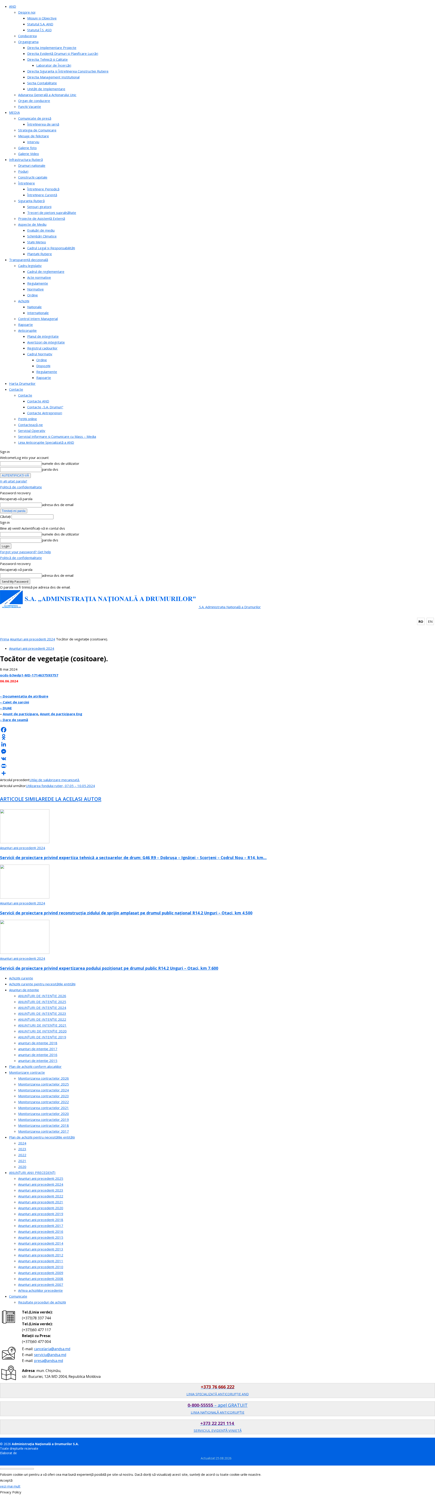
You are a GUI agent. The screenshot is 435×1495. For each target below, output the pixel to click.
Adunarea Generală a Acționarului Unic (47, 94)
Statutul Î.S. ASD (39, 30)
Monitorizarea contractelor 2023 (43, 1096)
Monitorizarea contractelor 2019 (43, 1119)
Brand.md (25, 1453)
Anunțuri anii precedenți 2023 (40, 1190)
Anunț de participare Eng (61, 714)
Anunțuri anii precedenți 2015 (40, 1237)
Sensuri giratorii (39, 206)
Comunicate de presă (34, 118)
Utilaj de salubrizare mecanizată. (54, 780)
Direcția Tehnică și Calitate (47, 59)
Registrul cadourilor (42, 348)
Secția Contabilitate (42, 83)
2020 (22, 1166)
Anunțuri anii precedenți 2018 (40, 1219)
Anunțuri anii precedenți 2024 (32, 639)
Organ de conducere (34, 100)
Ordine (32, 295)
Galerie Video (28, 153)
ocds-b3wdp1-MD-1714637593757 (29, 675)
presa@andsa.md (48, 1360)
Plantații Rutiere (39, 254)
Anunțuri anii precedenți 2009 (40, 1272)
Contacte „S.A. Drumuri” (45, 407)
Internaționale (38, 312)
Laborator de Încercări (53, 65)
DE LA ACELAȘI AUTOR (74, 798)
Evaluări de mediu (41, 230)
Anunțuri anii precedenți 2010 (40, 1267)
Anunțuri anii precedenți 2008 (40, 1278)
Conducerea (27, 36)
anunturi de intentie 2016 (37, 1054)
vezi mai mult (10, 1486)
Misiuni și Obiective (42, 18)
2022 (22, 1155)
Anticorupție (27, 330)
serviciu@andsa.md (50, 1354)
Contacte (16, 389)
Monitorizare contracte (27, 1072)
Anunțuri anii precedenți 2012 (40, 1255)
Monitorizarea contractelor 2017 (43, 1131)
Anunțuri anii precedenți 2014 (40, 1243)
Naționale (34, 307)
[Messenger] (217, 751)
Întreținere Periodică (43, 189)
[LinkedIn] (217, 744)
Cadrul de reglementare (45, 271)
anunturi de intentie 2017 (37, 1049)
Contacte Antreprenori (44, 413)
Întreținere (26, 183)
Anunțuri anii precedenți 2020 (40, 1208)
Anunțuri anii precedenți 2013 (40, 1249)
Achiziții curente (21, 978)
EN (430, 621)
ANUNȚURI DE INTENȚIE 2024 (42, 1007)
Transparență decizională (28, 259)
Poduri (23, 171)
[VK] (217, 758)
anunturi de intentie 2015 (37, 1060)
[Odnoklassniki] (217, 737)
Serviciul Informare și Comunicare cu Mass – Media (57, 436)
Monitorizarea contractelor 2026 (43, 1078)
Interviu (33, 142)
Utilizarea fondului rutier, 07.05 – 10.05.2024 (60, 785)
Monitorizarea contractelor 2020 (43, 1113)
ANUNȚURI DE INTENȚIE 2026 (42, 995)
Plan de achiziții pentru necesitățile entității (42, 1137)
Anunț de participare (20, 714)
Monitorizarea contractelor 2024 (43, 1090)
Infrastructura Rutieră (26, 159)
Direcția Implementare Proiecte (51, 47)
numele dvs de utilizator (60, 463)
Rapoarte (25, 324)
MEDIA (14, 112)
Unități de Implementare (46, 89)
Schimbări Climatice (42, 236)
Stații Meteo (36, 242)
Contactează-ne (30, 424)
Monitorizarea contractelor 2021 (43, 1107)
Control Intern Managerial (38, 318)
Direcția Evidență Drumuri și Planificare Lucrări (62, 53)
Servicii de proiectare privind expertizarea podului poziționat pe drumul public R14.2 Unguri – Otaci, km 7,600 (109, 968)
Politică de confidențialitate (21, 487)
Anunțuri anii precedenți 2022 (40, 1196)
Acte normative (39, 277)
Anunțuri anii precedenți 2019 (40, 1214)
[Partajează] (217, 773)
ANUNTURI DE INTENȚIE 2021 (42, 1025)
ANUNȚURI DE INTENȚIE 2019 (42, 1037)
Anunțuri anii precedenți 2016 (40, 1231)
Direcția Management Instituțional (53, 77)
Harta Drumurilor (22, 383)
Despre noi (26, 12)
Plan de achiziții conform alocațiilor (35, 1066)
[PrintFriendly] (217, 766)
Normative (35, 289)
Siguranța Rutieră (31, 201)
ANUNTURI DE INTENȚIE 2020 (42, 1031)
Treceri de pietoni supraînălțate (51, 212)
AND (12, 6)
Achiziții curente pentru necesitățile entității (42, 984)
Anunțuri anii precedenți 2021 (40, 1202)
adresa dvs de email (57, 504)
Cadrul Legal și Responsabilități (51, 248)
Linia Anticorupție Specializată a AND (46, 442)
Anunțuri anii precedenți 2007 (40, 1284)
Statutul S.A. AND (40, 24)
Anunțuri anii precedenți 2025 (40, 1178)
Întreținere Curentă (42, 195)
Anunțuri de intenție (24, 990)
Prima (4, 639)
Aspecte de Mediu (32, 224)
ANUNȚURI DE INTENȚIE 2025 (42, 1001)
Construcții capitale (32, 177)
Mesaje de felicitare (33, 136)
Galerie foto (27, 147)
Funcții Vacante (29, 106)
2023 (22, 1149)
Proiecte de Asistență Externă (41, 218)
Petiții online (27, 419)
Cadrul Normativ (39, 354)
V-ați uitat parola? (13, 481)
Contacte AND (38, 401)
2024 (22, 1143)
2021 (22, 1160)
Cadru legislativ (30, 265)
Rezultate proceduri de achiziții (42, 1302)
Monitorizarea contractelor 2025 (43, 1084)
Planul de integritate (43, 336)
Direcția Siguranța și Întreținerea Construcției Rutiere (68, 71)
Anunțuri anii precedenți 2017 (40, 1225)
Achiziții (23, 301)
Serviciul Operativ (31, 430)
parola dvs (50, 469)
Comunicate (18, 1296)
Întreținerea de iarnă (43, 124)
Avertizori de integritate (46, 342)
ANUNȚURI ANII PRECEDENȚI (32, 1172)
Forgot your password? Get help (25, 552)
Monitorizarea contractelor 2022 (43, 1102)
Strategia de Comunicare (37, 130)
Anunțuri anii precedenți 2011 (40, 1261)
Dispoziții (43, 365)
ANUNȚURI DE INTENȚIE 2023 (42, 1013)
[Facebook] (217, 729)
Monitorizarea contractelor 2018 (43, 1125)
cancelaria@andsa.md (52, 1348)
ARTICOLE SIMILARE (24, 798)
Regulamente (37, 283)
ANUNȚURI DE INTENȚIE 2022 (42, 1019)
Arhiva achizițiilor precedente (40, 1290)
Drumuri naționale (31, 165)
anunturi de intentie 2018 (37, 1043)
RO (420, 621)
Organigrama (28, 41)
